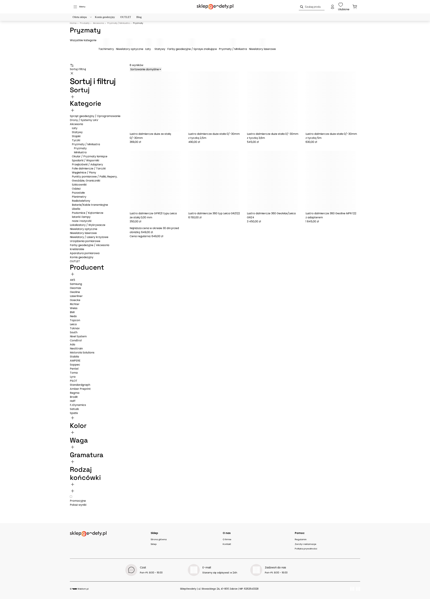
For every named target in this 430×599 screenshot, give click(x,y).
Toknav (75, 328)
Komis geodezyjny (105, 17)
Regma (74, 393)
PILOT (73, 381)
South (73, 332)
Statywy (160, 49)
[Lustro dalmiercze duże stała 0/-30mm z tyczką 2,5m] (215, 101)
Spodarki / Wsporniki (85, 160)
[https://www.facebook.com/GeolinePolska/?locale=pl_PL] (352, 589)
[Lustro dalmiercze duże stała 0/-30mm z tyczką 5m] (333, 101)
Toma (74, 373)
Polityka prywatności (306, 548)
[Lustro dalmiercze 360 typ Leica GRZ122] (215, 181)
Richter (74, 304)
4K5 (72, 280)
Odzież (76, 189)
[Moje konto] (332, 6)
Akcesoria (76, 124)
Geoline (75, 292)
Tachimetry (106, 49)
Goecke (75, 300)
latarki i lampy (81, 217)
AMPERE (75, 361)
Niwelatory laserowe (262, 49)
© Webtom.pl (79, 588)
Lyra (72, 377)
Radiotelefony (81, 201)
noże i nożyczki (81, 221)
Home (73, 23)
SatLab (74, 409)
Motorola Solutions (82, 352)
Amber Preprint (80, 389)
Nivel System (78, 336)
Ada (72, 344)
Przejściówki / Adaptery (87, 164)
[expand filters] (72, 110)
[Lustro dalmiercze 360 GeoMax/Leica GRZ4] (274, 181)
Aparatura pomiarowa (84, 253)
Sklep (154, 544)
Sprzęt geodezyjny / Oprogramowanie (95, 116)
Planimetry (79, 197)
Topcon (75, 320)
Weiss (73, 308)
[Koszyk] (354, 6)
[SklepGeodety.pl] (215, 6)
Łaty (148, 49)
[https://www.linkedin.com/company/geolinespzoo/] (358, 589)
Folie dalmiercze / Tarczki (89, 168)
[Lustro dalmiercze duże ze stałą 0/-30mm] (157, 101)
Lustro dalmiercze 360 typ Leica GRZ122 (214, 213)
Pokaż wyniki (78, 505)
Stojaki (76, 136)
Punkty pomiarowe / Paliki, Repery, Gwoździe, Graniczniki (94, 179)
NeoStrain (76, 348)
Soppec (75, 365)
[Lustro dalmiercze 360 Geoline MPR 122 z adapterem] (333, 181)
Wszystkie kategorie (83, 40)
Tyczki (76, 140)
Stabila (74, 356)
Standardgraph (80, 385)
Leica (73, 324)
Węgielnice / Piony (84, 172)
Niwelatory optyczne (129, 49)
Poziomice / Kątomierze (87, 213)
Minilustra (80, 152)
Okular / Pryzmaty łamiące (89, 156)
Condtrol (76, 340)
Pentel (74, 369)
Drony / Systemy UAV (84, 120)
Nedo (73, 316)
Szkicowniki (79, 185)
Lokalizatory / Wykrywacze (87, 225)
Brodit (74, 397)
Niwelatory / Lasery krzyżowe (89, 237)
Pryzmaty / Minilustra (233, 49)
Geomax (75, 288)
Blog (139, 17)
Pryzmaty (80, 148)
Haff (72, 401)
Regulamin (301, 539)
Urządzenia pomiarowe (85, 241)
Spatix (74, 413)
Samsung (76, 284)
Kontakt (227, 544)
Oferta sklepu (80, 17)
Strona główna (159, 539)
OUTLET (125, 17)
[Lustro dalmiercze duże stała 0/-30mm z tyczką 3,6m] (274, 101)
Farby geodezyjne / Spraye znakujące (192, 49)
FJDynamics (78, 405)
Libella (76, 209)
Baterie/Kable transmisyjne (90, 205)
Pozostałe (78, 193)
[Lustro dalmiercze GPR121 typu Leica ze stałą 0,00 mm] (157, 181)
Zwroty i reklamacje (305, 544)
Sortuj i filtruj (78, 69)
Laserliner (76, 296)
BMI (72, 312)
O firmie (227, 539)
